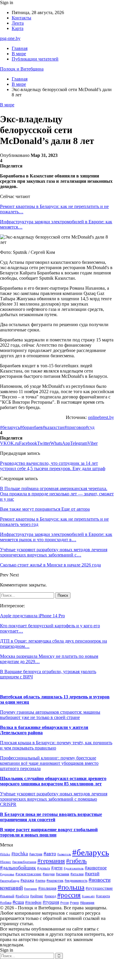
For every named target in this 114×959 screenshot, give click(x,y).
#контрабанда (9, 880)
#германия (51, 860)
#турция (51, 902)
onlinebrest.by (101, 417)
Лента (18, 23)
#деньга (43, 868)
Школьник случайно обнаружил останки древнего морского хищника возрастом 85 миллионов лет (53, 781)
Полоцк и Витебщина (22, 68)
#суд (90, 427)
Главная (19, 48)
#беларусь (10, 427)
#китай (92, 873)
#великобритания (24, 862)
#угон (64, 903)
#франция (87, 903)
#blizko (5, 854)
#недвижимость (76, 880)
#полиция (47, 888)
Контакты (21, 17)
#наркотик (54, 880)
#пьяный (7, 896)
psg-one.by (10, 38)
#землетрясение (28, 874)
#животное (96, 867)
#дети (57, 867)
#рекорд (50, 896)
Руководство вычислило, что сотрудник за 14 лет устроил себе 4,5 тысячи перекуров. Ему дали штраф (52, 466)
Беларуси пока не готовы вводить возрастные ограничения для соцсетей (51, 817)
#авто (50, 853)
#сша (18, 902)
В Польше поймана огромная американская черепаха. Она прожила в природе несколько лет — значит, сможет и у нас (57, 494)
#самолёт (88, 896)
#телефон (33, 902)
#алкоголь (64, 854)
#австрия (35, 854)
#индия (49, 874)
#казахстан (53, 427)
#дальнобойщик (18, 868)
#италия (77, 874)
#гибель (76, 861)
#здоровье (7, 874)
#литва (40, 880)
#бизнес (5, 862)
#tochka (19, 853)
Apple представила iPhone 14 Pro (32, 615)
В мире (19, 53)
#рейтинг (36, 896)
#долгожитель (74, 868)
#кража (27, 880)
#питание (30, 888)
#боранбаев (31, 427)
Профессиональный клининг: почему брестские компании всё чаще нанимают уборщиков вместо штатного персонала (49, 763)
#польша (71, 887)
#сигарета (103, 896)
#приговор (75, 427)
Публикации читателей (35, 58)
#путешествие (99, 888)
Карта (17, 28)
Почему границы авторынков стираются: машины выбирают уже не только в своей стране (50, 715)
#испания (62, 874)
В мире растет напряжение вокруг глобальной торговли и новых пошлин (49, 832)
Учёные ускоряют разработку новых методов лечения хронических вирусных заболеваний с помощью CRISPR (53, 799)
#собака (5, 903)
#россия (69, 895)
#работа (22, 896)
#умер (74, 903)
